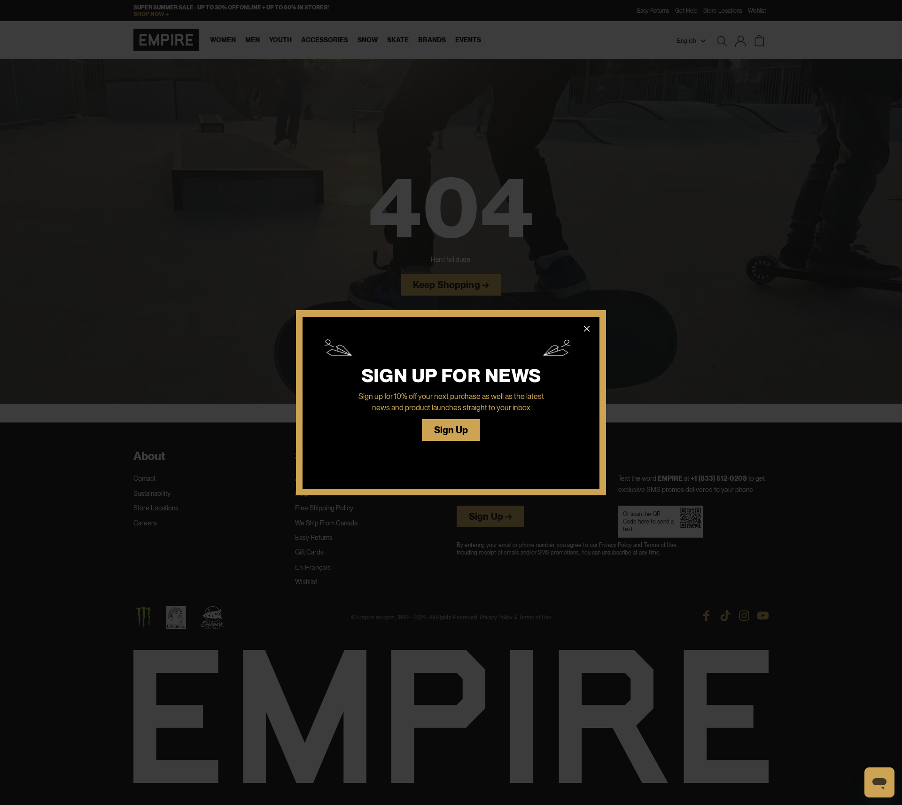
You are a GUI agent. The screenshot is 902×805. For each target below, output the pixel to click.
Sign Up (451, 430)
